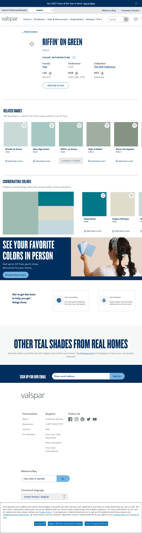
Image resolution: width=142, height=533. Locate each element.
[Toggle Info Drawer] (74, 57)
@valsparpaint (87, 353)
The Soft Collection (104, 66)
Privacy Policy (45, 512)
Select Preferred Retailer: (15, 10)
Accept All (40, 523)
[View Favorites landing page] (136, 19)
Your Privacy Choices (96, 523)
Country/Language (32, 490)
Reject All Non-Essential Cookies (65, 523)
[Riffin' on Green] (31, 44)
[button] (49, 73)
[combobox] (115, 19)
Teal (44, 66)
